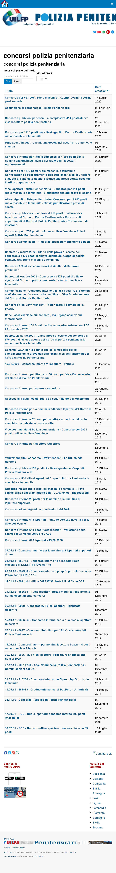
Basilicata (99, 773)
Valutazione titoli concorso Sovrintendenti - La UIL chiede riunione (43, 460)
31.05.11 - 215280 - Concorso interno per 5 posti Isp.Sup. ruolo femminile (47, 681)
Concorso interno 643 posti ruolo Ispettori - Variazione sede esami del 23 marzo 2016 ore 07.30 (45, 532)
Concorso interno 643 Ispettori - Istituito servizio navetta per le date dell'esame (47, 521)
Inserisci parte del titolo (19, 70)
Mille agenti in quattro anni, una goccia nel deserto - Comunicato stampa (48, 144)
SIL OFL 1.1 (39, 856)
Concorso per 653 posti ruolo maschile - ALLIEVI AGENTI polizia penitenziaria (48, 99)
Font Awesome (10, 856)
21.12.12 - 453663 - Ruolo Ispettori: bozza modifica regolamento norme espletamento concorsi (47, 593)
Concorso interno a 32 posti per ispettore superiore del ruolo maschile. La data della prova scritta (46, 421)
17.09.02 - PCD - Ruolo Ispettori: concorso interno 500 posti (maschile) (45, 716)
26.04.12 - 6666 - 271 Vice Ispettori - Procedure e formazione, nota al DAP (45, 657)
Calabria (98, 778)
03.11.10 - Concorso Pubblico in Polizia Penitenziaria (40, 700)
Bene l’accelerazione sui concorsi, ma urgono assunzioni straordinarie (43, 317)
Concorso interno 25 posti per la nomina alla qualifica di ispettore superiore (43, 501)
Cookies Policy (18, 847)
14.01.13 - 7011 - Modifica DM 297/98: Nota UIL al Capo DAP (44, 581)
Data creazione (101, 89)
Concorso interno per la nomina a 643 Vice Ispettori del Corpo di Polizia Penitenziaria (48, 411)
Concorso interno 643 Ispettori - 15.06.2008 (34, 540)
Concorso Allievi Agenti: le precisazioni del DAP (37, 509)
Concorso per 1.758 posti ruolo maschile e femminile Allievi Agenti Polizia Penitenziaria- (45, 233)
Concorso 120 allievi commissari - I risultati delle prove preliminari (42, 268)
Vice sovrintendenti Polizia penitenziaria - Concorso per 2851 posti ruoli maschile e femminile (46, 431)
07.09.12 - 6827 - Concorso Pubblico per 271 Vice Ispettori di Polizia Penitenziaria (45, 632)
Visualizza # (44, 73)
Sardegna (99, 817)
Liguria (97, 803)
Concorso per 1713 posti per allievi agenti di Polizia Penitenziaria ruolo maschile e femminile (48, 134)
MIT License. (70, 852)
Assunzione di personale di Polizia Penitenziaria (37, 108)
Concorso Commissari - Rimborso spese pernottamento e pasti (47, 242)
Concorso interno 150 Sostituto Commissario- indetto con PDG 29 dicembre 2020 (47, 327)
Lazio (96, 798)
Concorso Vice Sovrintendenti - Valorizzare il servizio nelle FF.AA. (44, 307)
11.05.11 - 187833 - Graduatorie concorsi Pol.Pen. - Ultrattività (46, 689)
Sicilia (96, 822)
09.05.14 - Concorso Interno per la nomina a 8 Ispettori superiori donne (48, 552)
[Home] (5, 4)
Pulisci (17, 81)
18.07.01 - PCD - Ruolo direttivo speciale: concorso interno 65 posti (46, 730)
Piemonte (99, 813)
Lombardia (99, 808)
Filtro (8, 81)
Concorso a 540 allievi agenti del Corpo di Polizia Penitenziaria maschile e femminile (47, 480)
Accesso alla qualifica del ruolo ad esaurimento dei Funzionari (47, 399)
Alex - (9, 847)
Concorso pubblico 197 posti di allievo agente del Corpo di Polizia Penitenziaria (44, 470)
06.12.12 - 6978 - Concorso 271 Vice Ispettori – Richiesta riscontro (43, 608)
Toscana (98, 827)
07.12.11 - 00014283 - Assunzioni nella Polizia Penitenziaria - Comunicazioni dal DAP (45, 667)
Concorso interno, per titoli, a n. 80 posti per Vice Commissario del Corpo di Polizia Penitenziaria (47, 376)
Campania (99, 783)
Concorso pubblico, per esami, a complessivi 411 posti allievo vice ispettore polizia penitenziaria (46, 120)
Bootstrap (8, 852)
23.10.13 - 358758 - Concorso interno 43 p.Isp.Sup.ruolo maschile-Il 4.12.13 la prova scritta (42, 563)
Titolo (9, 91)
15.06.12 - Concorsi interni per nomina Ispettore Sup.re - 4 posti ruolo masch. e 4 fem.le (47, 646)
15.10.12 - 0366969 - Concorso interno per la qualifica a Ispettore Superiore (48, 622)
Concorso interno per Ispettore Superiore (32, 444)
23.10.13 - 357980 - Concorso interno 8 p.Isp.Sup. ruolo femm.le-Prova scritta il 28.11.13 (48, 573)
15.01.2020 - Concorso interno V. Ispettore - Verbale (39, 364)
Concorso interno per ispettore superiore (32, 388)
